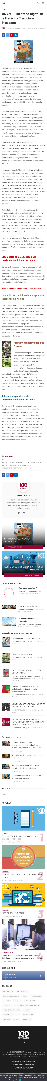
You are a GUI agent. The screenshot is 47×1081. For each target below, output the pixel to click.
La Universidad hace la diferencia (27, 619)
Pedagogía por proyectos (22, 654)
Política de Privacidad (23, 1065)
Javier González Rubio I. (29, 591)
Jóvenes (5, 833)
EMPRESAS (6, 1005)
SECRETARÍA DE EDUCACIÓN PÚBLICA (26, 1005)
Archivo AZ (5, 9)
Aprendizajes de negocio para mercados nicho (27, 756)
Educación (5, 871)
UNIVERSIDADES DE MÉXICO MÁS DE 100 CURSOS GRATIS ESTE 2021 (28, 705)
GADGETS (26, 1019)
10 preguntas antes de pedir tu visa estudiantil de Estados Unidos (25, 766)
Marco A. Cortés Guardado (30, 624)
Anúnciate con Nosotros (23, 1062)
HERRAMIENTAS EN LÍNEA (11, 1014)
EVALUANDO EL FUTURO (11, 996)
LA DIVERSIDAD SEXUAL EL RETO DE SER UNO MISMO (27, 671)
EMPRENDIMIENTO (22, 991)
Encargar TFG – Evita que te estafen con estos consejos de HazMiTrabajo (20, 837)
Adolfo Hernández (27, 609)
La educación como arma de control (26, 638)
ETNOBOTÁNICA (26, 465)
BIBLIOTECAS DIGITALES (11, 465)
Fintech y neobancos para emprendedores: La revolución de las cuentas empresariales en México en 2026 (28, 745)
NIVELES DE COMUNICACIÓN (13, 913)
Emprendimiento (7, 952)
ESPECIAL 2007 (36, 996)
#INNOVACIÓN (30, 1000)
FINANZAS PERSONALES (11, 1019)
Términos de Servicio (23, 1068)
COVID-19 (27, 1010)
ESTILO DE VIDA (28, 1014)
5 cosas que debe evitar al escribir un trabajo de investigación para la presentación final (26, 689)
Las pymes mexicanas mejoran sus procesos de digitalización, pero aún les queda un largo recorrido (22, 956)
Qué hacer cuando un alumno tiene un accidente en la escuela (26, 776)
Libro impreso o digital (27, 606)
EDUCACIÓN (7, 1000)
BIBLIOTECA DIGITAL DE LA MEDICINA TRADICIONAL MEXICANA (23, 462)
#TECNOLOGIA (8, 991)
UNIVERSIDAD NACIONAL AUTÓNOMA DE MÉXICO (18, 468)
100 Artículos (15, 28)
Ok (20, 1080)
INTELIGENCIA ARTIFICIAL (11, 1010)
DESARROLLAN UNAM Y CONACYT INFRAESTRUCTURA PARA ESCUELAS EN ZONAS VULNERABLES (28, 722)
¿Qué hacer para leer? (27, 588)
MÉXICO (25, 996)
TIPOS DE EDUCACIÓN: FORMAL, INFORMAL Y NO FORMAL (22, 875)
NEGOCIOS (18, 1000)
